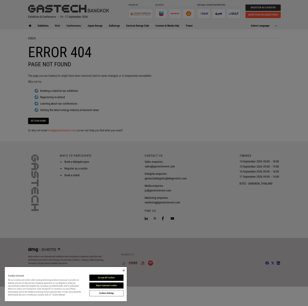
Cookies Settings (106, 293)
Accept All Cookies (106, 278)
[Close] (124, 270)
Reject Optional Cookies (106, 285)
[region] (66, 284)
